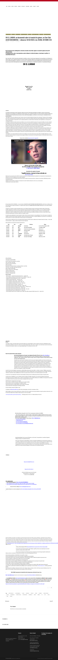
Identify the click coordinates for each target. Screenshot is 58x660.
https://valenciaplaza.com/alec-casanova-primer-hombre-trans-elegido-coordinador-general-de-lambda (20, 483)
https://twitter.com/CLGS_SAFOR (36, 489)
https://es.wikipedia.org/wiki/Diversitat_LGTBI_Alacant (47, 543)
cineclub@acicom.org (33, 647)
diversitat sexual (18, 594)
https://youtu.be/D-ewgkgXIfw (33, 138)
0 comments (18, 41)
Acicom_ (12, 41)
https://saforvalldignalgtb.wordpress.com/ (25, 486)
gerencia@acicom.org (33, 640)
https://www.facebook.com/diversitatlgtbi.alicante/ (21, 543)
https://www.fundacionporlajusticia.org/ (21, 578)
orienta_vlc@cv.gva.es (41, 565)
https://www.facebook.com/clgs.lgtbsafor (26, 489)
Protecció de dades (44, 658)
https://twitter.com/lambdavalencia (20, 419)
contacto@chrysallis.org (9, 394)
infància (39, 594)
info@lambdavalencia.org (19, 420)
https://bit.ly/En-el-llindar (29, 174)
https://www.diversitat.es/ (29, 469)
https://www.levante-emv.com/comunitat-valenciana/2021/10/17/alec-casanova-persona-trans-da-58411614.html (21, 484)
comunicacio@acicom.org (34, 650)
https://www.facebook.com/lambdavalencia (21, 421)
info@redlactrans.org (39, 574)
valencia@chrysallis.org (17, 394)
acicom (23, 593)
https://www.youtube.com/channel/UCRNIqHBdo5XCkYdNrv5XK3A (24, 423)
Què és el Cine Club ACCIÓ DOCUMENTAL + (22, 482)
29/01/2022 (7, 41)
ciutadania (40, 593)
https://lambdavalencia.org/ (36, 418)
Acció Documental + (17, 593)
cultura (8, 594)
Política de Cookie (49, 658)
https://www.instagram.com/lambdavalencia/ (22, 422)
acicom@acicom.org (24, 639)
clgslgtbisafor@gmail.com (9, 489)
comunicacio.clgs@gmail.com (17, 489)
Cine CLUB (32, 593)
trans (7, 596)
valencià (11, 596)
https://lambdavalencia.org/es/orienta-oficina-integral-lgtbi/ (37, 546)
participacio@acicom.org (34, 643)
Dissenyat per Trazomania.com (16, 658)
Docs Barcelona (25, 594)
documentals (30, 594)
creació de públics (46, 593)
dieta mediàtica (12, 594)
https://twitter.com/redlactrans (31, 574)
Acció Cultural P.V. (11, 593)
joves (45, 594)
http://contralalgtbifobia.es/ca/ (29, 461)
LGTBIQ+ (49, 594)
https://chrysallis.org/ (14, 389)
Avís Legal (39, 658)
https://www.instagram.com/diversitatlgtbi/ (34, 543)
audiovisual (27, 593)
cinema (36, 593)
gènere (35, 594)
